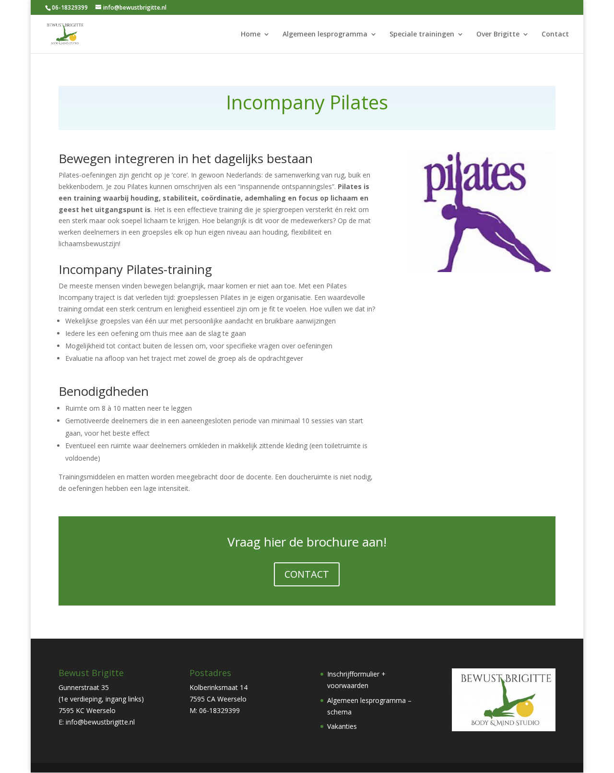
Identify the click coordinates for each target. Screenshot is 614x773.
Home (250, 34)
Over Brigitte (498, 34)
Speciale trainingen (422, 34)
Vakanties (342, 726)
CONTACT (306, 574)
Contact (555, 34)
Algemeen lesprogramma (325, 34)
